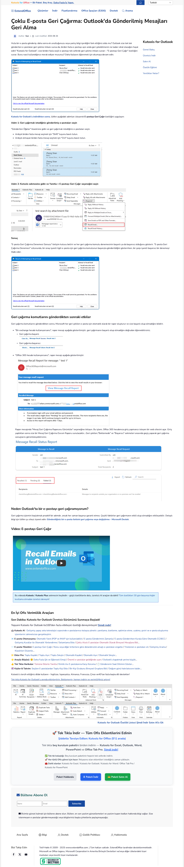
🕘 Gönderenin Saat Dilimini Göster (114, 664)
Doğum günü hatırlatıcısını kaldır (124, 668)
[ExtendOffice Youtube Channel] (26, 854)
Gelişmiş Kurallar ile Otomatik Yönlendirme (36, 642)
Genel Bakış (149, 49)
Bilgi (44, 834)
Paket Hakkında (65, 777)
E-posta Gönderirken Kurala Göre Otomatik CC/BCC (140, 638)
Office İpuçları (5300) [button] (93, 10)
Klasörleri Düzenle (24, 650)
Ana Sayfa (22, 834)
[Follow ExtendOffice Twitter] (19, 854)
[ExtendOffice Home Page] (140, 2)
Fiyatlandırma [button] (69, 10)
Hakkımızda (120, 834)
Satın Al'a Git (156, 722)
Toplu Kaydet (31, 655)
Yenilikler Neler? (151, 73)
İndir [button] (55, 10)
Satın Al (147, 61)
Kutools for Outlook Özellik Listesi (117, 722)
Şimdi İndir (142, 722)
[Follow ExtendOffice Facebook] (13, 854)
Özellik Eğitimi (150, 67)
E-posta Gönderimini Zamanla (98, 638)
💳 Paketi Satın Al (118, 777)
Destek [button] (114, 10)
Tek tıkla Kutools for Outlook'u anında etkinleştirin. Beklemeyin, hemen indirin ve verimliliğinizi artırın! (60, 679)
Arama (129, 10)
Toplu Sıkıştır (57, 655)
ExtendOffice (23, 11)
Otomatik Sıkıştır (107, 655)
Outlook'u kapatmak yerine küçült (119, 659)
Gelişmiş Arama (158, 647)
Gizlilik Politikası (91, 834)
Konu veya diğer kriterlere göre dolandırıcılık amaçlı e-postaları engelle (88, 647)
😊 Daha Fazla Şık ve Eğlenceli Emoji (48, 659)
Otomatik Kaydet (74, 655)
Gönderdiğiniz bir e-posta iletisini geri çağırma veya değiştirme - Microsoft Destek (88, 519)
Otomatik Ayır (90, 655)
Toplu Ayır (44, 655)
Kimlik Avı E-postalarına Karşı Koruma (77, 664)
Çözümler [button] (43, 10)
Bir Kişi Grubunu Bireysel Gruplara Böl (88, 668)
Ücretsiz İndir (149, 55)
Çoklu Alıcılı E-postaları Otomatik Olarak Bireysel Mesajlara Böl (107, 642)
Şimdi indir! (104, 625)
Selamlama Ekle (66, 642)
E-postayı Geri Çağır (42, 647)
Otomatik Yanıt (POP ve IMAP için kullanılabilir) (59, 638)
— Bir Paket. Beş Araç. (42, 2)
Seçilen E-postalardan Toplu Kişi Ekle (50, 668)
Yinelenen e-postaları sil (136, 647)
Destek (65, 834)
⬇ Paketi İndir (90, 777)
